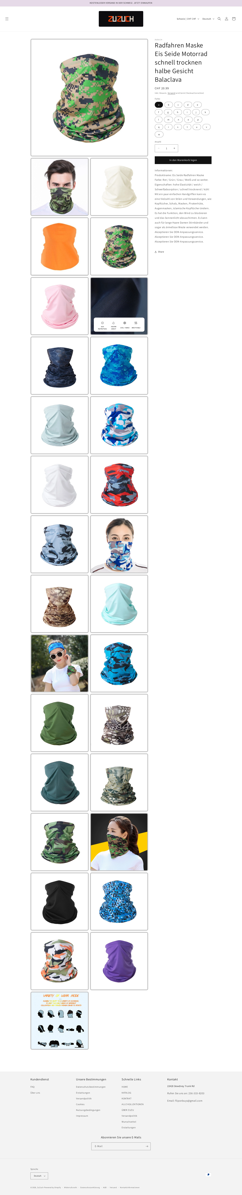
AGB (105, 1187)
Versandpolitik (84, 1098)
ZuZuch (40, 1187)
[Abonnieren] (146, 1146)
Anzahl (158, 141)
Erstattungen (83, 1092)
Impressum (82, 1115)
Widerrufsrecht (70, 1187)
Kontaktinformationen (129, 1187)
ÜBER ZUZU (128, 1110)
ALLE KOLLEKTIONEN (133, 1104)
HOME (125, 1086)
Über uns (35, 1092)
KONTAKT (126, 1098)
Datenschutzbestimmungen (91, 1086)
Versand (171, 93)
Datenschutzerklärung (90, 1187)
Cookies (80, 1104)
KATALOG (126, 1092)
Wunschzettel (129, 1121)
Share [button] (161, 251)
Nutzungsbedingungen (88, 1110)
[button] (7, 18)
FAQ (32, 1086)
